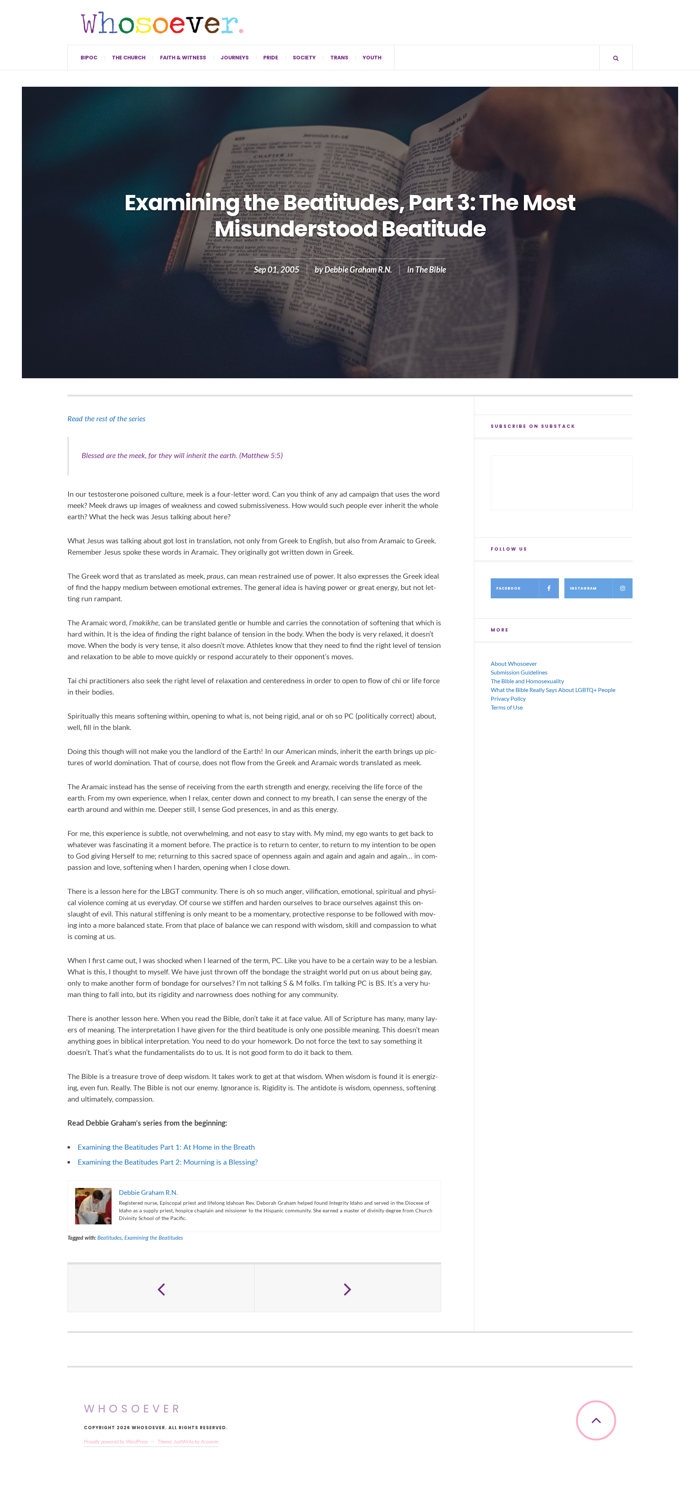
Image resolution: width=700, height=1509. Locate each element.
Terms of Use (507, 707)
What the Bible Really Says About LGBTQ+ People (553, 689)
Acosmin (209, 1441)
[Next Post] (347, 1288)
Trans (339, 57)
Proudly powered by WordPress (116, 1441)
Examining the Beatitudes (153, 1237)
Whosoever (133, 1408)
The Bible (430, 269)
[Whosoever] (162, 22)
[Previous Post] (161, 1288)
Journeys (235, 57)
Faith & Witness (183, 57)
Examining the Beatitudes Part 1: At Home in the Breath (166, 1146)
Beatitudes (109, 1237)
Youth (372, 57)
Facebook (508, 588)
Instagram (583, 588)
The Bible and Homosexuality (527, 680)
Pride (270, 57)
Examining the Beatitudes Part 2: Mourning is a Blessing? (168, 1161)
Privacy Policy (508, 698)
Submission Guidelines (519, 672)
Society (304, 57)
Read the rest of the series (106, 418)
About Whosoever (514, 663)
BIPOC (89, 57)
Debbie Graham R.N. (358, 269)
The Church (128, 57)
